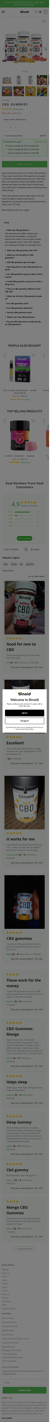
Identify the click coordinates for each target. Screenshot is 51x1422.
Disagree (24, 720)
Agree (24, 712)
